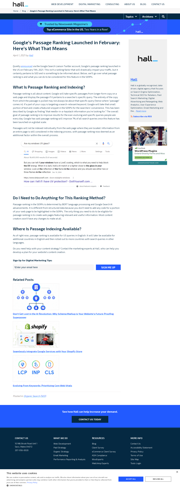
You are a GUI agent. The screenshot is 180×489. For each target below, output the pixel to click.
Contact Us (136, 443)
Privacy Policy (137, 451)
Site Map (135, 459)
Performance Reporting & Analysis (69, 459)
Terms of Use (137, 455)
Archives (148, 16)
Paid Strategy (59, 447)
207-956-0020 (21, 450)
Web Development (62, 443)
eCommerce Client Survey (104, 451)
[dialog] (90, 479)
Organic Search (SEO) (35, 396)
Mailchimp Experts (100, 463)
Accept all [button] (131, 479)
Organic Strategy (61, 451)
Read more (141, 111)
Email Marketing (60, 455)
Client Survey (98, 447)
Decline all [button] (158, 479)
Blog (24, 11)
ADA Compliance (99, 455)
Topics (129, 16)
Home (15, 11)
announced (26, 66)
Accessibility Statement (141, 447)
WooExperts (97, 459)
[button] (60, 485)
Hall (31, 55)
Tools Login (136, 463)
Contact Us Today (90, 419)
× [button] (177, 472)
